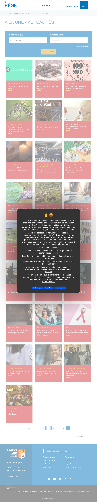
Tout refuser (49, 288)
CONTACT (84, 6)
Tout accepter (37, 288)
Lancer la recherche (61, 5)
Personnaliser (60, 288)
